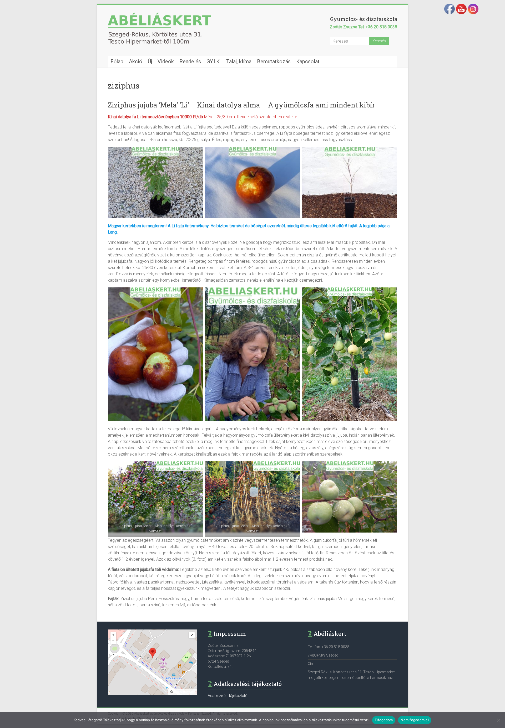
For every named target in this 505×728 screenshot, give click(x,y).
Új (150, 61)
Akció (135, 61)
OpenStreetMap (184, 692)
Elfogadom (384, 720)
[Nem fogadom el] (498, 720)
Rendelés (190, 61)
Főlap (116, 61)
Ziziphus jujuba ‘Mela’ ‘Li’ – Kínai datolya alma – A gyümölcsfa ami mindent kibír (241, 104)
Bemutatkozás (274, 61)
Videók (166, 61)
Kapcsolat (308, 61)
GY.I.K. (213, 61)
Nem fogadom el (415, 720)
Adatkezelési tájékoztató (228, 696)
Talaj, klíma (238, 61)
